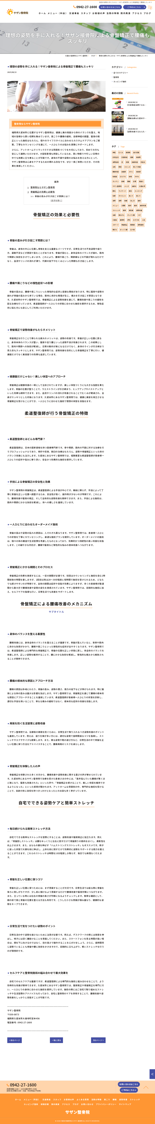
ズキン (131, 172)
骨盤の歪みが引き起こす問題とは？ (52, 196)
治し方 (132, 201)
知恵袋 (115, 176)
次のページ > (98, 1040)
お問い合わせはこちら (110, 7)
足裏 (127, 162)
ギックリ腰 (131, 215)
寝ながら (121, 215)
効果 (114, 196)
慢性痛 (131, 210)
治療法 (134, 186)
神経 (114, 152)
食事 (139, 201)
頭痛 (125, 201)
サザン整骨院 (117, 186)
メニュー (116, 205)
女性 (114, 167)
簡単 (124, 210)
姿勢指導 (116, 162)
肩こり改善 (137, 167)
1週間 (123, 205)
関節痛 (132, 225)
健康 (131, 157)
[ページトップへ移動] (145, 1087)
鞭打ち (115, 230)
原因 (120, 167)
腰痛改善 (116, 172)
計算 (134, 181)
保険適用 (141, 225)
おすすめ (136, 220)
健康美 (128, 152)
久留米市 (142, 186)
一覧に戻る (56, 1040)
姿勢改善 (139, 210)
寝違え (141, 181)
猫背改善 (143, 205)
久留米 (115, 220)
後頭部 (138, 172)
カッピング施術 (119, 81)
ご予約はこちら (134, 7)
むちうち (123, 176)
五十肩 (132, 230)
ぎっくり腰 (123, 230)
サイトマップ (125, 1104)
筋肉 (130, 191)
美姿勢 (138, 157)
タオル (137, 176)
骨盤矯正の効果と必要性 (43, 191)
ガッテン (116, 181)
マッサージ (122, 191)
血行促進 (136, 152)
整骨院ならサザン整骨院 (43, 187)
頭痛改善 (135, 162)
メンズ (126, 186)
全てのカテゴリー (120, 72)
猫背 (135, 205)
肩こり (131, 196)
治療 (114, 215)
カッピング (138, 191)
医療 (122, 181)
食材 (129, 205)
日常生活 (116, 157)
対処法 (143, 162)
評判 (128, 220)
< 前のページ (14, 1040)
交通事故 (124, 157)
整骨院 (116, 77)
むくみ (121, 152)
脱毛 (114, 191)
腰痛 (128, 181)
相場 (130, 176)
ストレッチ (116, 210)
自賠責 (123, 172)
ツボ (139, 215)
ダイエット (122, 196)
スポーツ (116, 225)
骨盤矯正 (124, 225)
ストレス (127, 167)
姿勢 (114, 201)
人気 (143, 220)
